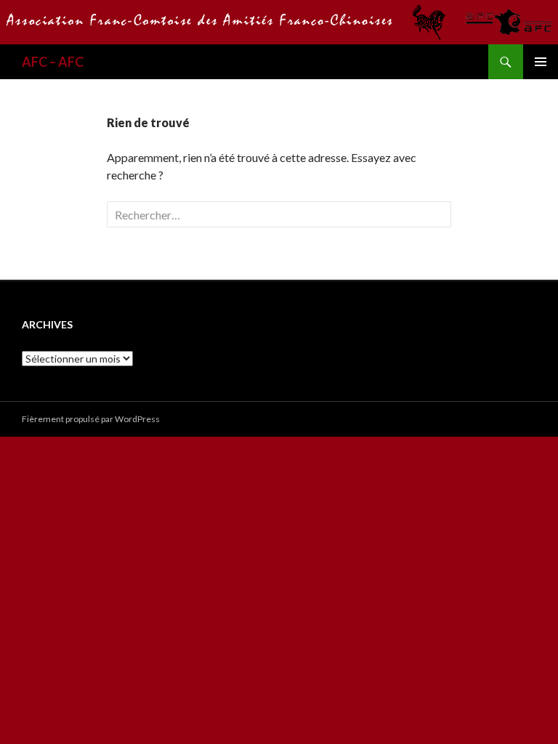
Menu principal (540, 61)
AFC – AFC (53, 62)
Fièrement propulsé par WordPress (91, 418)
